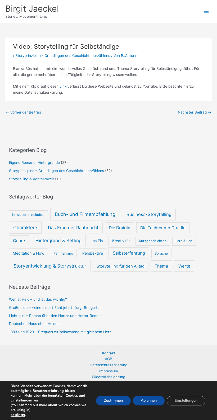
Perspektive (92, 253)
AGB (108, 359)
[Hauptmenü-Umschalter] (206, 11)
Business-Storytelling (148, 214)
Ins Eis (97, 240)
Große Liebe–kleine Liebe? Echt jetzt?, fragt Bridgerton (56, 307)
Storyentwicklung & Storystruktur (49, 266)
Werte (184, 266)
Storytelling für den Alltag (120, 266)
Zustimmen (113, 400)
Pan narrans (63, 253)
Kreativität (121, 240)
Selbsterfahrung (129, 253)
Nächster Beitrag (194, 112)
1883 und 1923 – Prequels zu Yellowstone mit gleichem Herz (60, 332)
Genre (19, 240)
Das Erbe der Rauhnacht (73, 227)
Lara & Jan (183, 241)
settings (18, 414)
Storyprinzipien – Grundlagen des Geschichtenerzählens (56, 171)
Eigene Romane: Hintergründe (34, 162)
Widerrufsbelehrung (108, 377)
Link (63, 86)
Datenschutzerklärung (108, 365)
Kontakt (108, 353)
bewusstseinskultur (28, 215)
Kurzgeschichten (153, 241)
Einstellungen (186, 400)
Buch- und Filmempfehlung (85, 214)
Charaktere (25, 227)
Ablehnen (149, 400)
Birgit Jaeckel (32, 8)
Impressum (108, 371)
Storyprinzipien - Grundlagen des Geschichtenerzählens (62, 55)
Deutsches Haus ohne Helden (34, 324)
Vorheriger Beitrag (23, 112)
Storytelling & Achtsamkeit (31, 179)
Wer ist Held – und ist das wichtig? (38, 299)
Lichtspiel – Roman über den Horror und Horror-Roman (55, 316)
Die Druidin (119, 227)
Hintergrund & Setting (58, 240)
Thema (161, 266)
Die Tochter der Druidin (163, 227)
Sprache (161, 253)
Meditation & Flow (28, 253)
